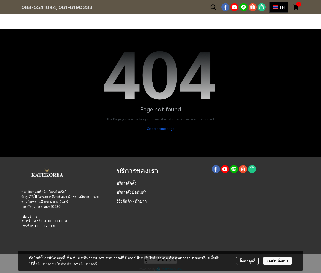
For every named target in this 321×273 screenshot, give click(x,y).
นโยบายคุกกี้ (88, 264)
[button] (213, 7)
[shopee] (253, 7)
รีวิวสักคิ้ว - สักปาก (132, 201)
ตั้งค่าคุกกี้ (247, 261)
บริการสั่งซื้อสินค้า (131, 192)
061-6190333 (75, 7)
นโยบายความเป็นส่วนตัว (53, 264)
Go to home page (160, 128)
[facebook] (225, 7)
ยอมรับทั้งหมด (277, 261)
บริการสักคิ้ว (127, 183)
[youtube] (234, 7)
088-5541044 (38, 7)
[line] (243, 7)
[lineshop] (262, 7)
